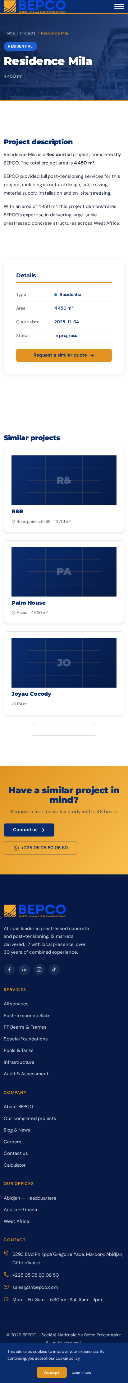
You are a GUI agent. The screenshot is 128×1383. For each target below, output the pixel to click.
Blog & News (17, 1130)
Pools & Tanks (19, 1050)
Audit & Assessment (26, 1074)
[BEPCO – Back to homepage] (35, 6)
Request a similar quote (60, 355)
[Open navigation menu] (119, 6)
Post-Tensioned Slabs (27, 1015)
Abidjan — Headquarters (30, 1198)
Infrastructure (19, 1062)
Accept (51, 1372)
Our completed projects (30, 1118)
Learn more (81, 1372)
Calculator (15, 1165)
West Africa (16, 1221)
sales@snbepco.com (35, 1287)
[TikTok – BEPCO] (54, 969)
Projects (27, 33)
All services (16, 1004)
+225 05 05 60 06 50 (35, 1275)
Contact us (25, 830)
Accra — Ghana (20, 1209)
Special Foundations (26, 1039)
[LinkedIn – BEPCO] (24, 969)
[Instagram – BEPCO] (39, 969)
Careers (12, 1142)
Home (9, 33)
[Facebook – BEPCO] (9, 969)
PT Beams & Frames (25, 1027)
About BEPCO (18, 1107)
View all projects (60, 729)
